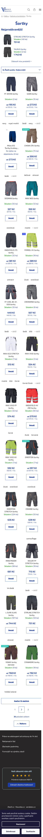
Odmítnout (10, 831)
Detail (11, 114)
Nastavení (20, 824)
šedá (24, 123)
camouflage (31, 538)
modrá (27, 228)
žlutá (26, 280)
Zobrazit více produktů (20, 61)
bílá (30, 331)
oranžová (10, 228)
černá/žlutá (27, 383)
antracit (10, 280)
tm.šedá (10, 588)
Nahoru (23, 723)
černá (17, 381)
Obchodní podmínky (10, 746)
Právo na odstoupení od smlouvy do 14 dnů (20, 736)
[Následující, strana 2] (22, 710)
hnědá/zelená (10, 692)
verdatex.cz (31, 807)
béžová (27, 175)
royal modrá (13, 123)
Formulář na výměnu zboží (13, 751)
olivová (36, 175)
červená (34, 435)
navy (4, 123)
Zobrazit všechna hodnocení (21, 785)
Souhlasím (30, 831)
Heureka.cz (20, 807)
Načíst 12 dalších (21, 701)
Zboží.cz (11, 807)
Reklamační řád (8, 741)
